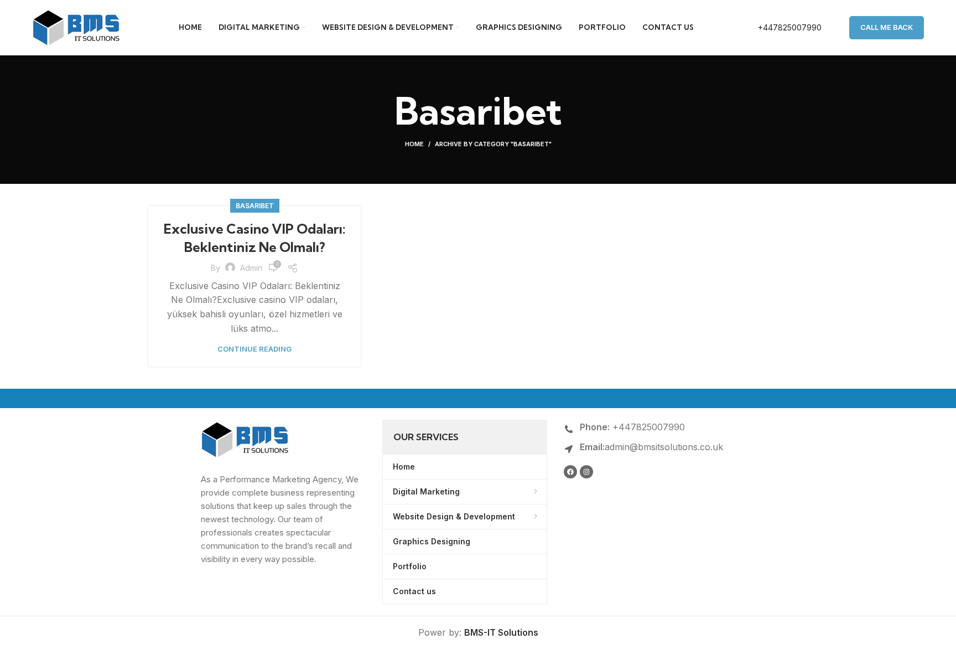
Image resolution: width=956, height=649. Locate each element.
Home (414, 144)
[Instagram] (586, 471)
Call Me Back (886, 27)
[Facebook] (570, 471)
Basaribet (255, 206)
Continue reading (254, 349)
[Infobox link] (778, 28)
